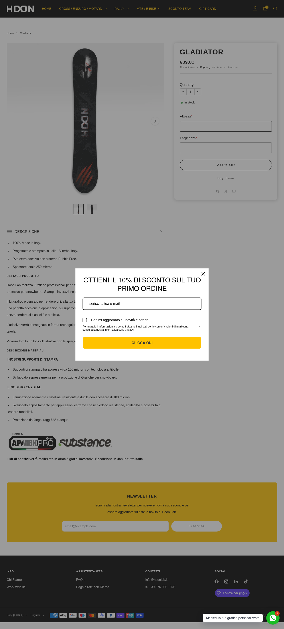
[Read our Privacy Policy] (198, 327)
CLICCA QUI (142, 342)
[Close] (203, 273)
